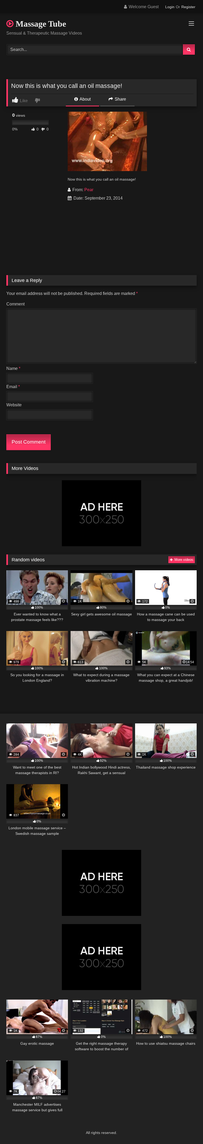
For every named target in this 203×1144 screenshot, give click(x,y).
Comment (15, 304)
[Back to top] (186, 1128)
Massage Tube (39, 24)
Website (14, 405)
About (85, 99)
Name (13, 368)
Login (169, 7)
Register (188, 7)
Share (120, 99)
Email (13, 386)
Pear (88, 189)
